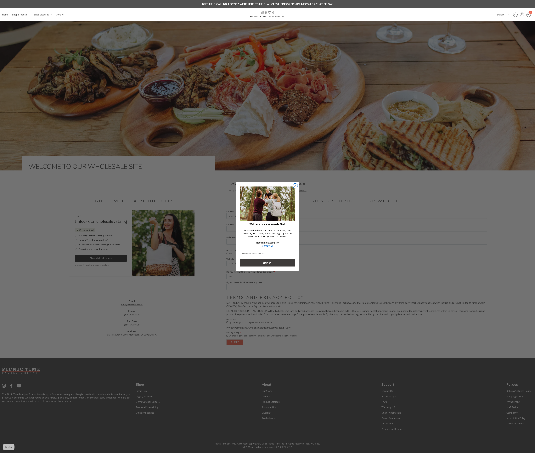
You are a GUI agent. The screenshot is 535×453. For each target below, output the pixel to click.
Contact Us (267, 245)
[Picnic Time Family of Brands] (267, 14)
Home (5, 14)
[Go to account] (523, 15)
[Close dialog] (295, 185)
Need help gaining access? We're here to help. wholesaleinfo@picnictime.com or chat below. (267, 4)
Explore (500, 14)
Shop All (60, 14)
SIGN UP (267, 263)
